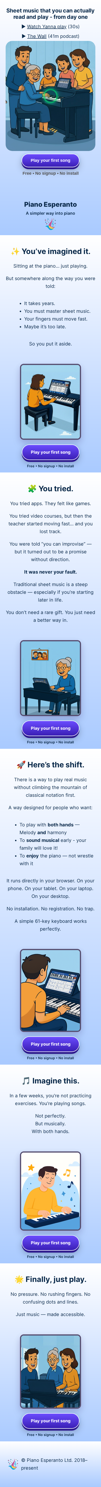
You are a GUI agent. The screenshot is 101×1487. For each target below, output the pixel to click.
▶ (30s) (50, 26)
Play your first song (50, 452)
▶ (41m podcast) (50, 36)
